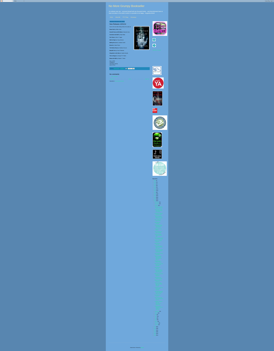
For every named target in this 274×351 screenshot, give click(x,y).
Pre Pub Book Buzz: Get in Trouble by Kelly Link (158, 247)
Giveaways (133, 17)
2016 (155, 197)
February (157, 323)
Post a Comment (114, 76)
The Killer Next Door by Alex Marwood (158, 207)
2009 (155, 333)
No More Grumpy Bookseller (126, 6)
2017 (155, 195)
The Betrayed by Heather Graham (158, 278)
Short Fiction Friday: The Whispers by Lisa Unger (158, 210)
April (156, 319)
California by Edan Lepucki (158, 241)
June (156, 316)
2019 (155, 192)
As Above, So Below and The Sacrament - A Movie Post (158, 303)
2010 (155, 331)
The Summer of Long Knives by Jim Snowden (159, 264)
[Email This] (128, 68)
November (157, 203)
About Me (117, 17)
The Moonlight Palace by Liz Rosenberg (159, 238)
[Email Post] (126, 68)
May (156, 318)
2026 (155, 180)
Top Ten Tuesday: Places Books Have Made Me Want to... (158, 258)
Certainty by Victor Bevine (158, 229)
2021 (155, 189)
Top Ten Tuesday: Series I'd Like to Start (158, 235)
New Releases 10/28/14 (157, 223)
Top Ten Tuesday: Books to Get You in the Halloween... (159, 217)
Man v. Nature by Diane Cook (158, 220)
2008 (155, 335)
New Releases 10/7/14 (157, 296)
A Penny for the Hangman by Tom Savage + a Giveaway (159, 308)
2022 (155, 187)
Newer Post (112, 79)
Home (111, 17)
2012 (155, 328)
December (157, 202)
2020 (155, 190)
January (156, 324)
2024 (155, 184)
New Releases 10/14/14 (157, 268)
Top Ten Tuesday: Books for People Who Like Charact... (158, 284)
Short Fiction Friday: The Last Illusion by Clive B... (159, 298)
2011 (155, 330)
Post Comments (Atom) (119, 81)
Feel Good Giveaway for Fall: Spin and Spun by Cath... (159, 292)
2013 (155, 326)
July (156, 314)
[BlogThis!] (130, 68)
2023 (155, 185)
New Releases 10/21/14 (157, 244)
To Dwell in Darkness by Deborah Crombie (159, 288)
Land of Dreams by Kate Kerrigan (158, 232)
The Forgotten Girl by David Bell (159, 254)
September (157, 311)
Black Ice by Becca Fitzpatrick (158, 281)
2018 (155, 194)
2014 (155, 200)
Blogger (142, 347)
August (156, 313)
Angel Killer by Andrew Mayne (158, 261)
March (156, 321)
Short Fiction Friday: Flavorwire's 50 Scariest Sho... (158, 226)
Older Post (147, 79)
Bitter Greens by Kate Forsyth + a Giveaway (159, 274)
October (156, 205)
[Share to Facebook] (132, 68)
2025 (155, 182)
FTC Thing (125, 17)
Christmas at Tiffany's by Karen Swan (159, 214)
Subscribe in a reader (157, 50)
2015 (155, 198)
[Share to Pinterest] (134, 68)
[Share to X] (131, 68)
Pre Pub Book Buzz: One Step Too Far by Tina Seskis (158, 271)
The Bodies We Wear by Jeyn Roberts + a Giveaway (159, 250)
